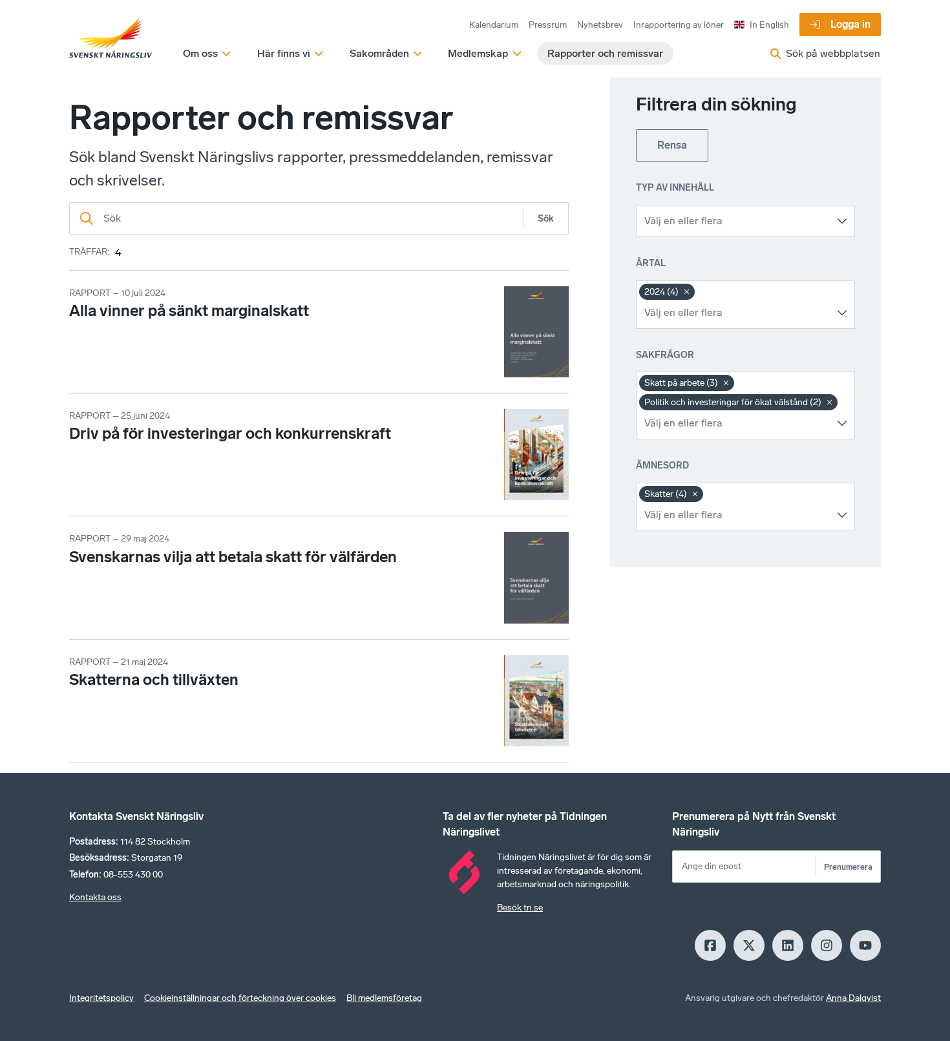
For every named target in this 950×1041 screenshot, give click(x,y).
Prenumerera (848, 867)
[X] (749, 945)
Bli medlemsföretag (384, 998)
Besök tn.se (520, 907)
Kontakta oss (95, 897)
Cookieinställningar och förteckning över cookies (240, 998)
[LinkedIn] (787, 945)
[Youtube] (865, 945)
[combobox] (735, 221)
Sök (546, 218)
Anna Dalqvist (853, 998)
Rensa (672, 145)
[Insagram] (826, 945)
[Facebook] (710, 945)
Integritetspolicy (101, 998)
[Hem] (110, 39)
